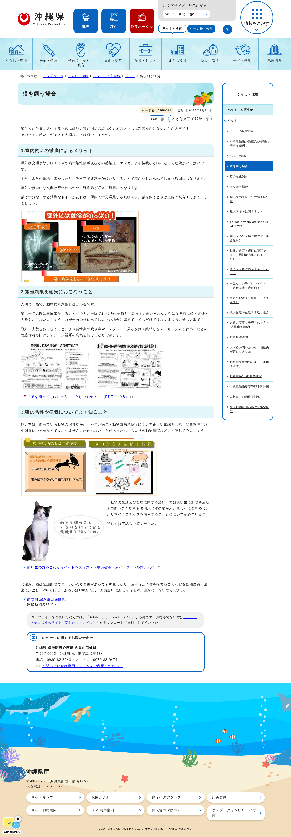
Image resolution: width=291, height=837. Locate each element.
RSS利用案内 (103, 810)
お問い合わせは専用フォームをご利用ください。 (82, 666)
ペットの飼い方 (240, 156)
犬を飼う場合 (239, 186)
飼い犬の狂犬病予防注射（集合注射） (249, 238)
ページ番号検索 (201, 28)
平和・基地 (242, 60)
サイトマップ (42, 797)
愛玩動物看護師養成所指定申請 (249, 409)
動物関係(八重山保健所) (46, 599)
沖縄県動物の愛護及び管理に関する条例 (249, 143)
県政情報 (274, 60)
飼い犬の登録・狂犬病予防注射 (249, 199)
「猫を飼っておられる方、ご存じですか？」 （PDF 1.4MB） (78, 397)
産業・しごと (146, 60)
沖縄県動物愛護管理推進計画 (249, 386)
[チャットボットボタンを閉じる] (18, 819)
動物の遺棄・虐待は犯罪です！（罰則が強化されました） (248, 254)
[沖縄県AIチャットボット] (11, 825)
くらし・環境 (16, 60)
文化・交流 (113, 60)
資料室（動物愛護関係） (246, 396)
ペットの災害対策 (242, 131)
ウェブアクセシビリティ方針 (234, 812)
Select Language (179, 14)
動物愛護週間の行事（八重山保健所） (249, 364)
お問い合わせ (103, 797)
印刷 (154, 119)
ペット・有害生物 (107, 76)
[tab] (172, 29)
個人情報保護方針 (166, 810)
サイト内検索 (172, 28)
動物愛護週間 (239, 337)
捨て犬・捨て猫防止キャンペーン (249, 271)
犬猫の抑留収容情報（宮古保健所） (249, 300)
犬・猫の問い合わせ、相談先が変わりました (249, 349)
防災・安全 (210, 60)
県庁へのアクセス (166, 797)
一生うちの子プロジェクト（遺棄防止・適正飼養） (248, 285)
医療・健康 (48, 60)
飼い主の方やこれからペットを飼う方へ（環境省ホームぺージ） (91, 567)
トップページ (53, 76)
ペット (130, 76)
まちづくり (178, 60)
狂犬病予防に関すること (246, 211)
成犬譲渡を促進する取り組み (249, 312)
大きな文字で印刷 (187, 119)
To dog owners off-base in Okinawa (249, 223)
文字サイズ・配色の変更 (187, 5)
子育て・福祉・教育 (81, 63)
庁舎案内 (219, 797)
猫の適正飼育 (239, 176)
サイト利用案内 (44, 810)
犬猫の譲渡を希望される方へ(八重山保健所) (249, 324)
